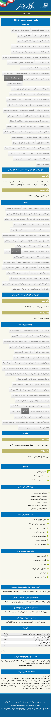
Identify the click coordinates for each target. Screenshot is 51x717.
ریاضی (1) (45, 182)
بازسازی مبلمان (31, 126)
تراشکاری (46, 132)
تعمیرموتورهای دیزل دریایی (20, 30)
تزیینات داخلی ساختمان (41, 41)
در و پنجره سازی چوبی (15, 115)
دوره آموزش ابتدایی (40, 493)
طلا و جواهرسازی (43, 235)
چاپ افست (19, 105)
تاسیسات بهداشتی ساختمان (13, 132)
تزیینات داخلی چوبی (31, 115)
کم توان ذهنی (41, 556)
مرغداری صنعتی (43, 379)
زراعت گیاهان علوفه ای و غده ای (16, 373)
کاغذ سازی (36, 246)
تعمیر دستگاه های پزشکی (13, 78)
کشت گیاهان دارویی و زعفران (26, 379)
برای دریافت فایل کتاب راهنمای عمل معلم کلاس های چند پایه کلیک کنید (26, 591)
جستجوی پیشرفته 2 (39, 480)
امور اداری (31, 417)
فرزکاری (15, 142)
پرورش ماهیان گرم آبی (21, 357)
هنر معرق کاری (44, 240)
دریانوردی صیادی (43, 373)
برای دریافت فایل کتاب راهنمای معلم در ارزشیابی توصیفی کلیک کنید (27, 601)
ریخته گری (15, 46)
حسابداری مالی (15, 411)
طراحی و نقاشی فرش (14, 273)
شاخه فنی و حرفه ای (39, 536)
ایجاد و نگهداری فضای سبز (40, 347)
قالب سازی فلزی (43, 148)
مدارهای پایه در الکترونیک (40, 184)
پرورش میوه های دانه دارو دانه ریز (38, 395)
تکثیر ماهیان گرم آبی (42, 352)
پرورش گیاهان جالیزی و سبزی (39, 384)
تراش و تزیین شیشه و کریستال (22, 284)
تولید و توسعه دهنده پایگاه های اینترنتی (20, 62)
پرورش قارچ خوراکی (18, 395)
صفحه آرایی (45, 224)
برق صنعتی (45, 79)
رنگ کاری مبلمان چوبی (27, 110)
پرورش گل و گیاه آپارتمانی (18, 390)
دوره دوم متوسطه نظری (38, 528)
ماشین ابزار (28, 159)
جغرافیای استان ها (40, 532)
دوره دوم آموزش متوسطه (38, 499)
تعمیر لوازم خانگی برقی (41, 88)
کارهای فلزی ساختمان (25, 35)
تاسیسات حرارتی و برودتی (32, 132)
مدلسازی (11, 105)
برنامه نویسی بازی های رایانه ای (39, 73)
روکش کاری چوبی (43, 105)
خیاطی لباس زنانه (33, 224)
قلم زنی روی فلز (31, 235)
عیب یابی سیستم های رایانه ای (13, 57)
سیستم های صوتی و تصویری (39, 94)
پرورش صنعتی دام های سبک (24, 352)
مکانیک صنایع (31, 148)
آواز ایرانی (19, 246)
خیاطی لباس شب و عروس (40, 262)
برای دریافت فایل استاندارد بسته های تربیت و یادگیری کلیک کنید (25, 612)
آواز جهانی (27, 246)
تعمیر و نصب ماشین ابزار (17, 153)
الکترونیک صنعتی (26, 68)
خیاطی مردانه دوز (9, 262)
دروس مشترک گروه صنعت (40, 30)
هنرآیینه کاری (35, 257)
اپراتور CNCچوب (43, 126)
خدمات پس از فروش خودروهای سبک (37, 121)
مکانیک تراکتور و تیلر (31, 368)
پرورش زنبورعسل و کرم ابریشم (39, 363)
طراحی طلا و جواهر (23, 262)
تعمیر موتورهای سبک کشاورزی (39, 341)
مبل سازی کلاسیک (43, 110)
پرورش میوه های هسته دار (24, 400)
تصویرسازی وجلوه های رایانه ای (17, 213)
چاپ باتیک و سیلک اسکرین (28, 240)
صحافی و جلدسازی (9, 235)
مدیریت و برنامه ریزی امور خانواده (30, 427)
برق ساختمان (44, 57)
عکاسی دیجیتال (44, 267)
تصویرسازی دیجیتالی (31, 57)
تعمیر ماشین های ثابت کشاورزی (22, 336)
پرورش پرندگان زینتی (42, 336)
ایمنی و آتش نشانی (42, 422)
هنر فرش (25, 273)
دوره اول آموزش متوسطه (39, 496)
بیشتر (3, 650)
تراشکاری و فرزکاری (31, 137)
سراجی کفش (44, 273)
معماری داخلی (27, 208)
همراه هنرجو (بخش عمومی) (39, 307)
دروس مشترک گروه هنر (41, 208)
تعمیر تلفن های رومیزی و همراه (22, 88)
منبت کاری (20, 235)
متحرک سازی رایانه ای (42, 639)
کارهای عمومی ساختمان (41, 35)
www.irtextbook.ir (25, 665)
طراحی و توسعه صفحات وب (19, 94)
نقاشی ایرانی (16, 251)
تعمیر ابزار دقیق (8, 73)
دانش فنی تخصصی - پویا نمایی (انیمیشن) (35, 634)
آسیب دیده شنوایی (39, 560)
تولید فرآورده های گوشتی (19, 406)
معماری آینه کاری (25, 46)
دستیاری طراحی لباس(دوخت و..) (38, 219)
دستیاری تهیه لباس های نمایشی (15, 219)
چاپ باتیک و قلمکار (11, 240)
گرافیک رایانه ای (44, 213)
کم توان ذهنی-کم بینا (39, 568)
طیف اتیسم (42, 572)
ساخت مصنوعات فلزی (14, 99)
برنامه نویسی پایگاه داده (19, 51)
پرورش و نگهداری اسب (19, 363)
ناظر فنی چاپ (18, 159)
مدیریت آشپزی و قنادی (21, 257)
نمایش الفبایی (41, 471)
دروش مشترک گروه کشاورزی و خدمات (36, 330)
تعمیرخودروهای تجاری (11, 110)
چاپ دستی (45, 246)
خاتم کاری (45, 289)
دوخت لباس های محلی (29, 267)
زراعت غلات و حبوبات (42, 400)
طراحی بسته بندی (20, 224)
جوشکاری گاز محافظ (16, 121)
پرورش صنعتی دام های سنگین (20, 347)
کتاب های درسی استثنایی (39, 508)
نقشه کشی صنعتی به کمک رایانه (15, 148)
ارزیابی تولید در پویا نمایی (41, 637)
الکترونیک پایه (20, 184)
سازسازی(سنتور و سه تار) (41, 230)
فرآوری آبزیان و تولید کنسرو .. (39, 411)
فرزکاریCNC (27, 99)
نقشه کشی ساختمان (24, 41)
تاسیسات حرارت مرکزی (41, 159)
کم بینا (44, 564)
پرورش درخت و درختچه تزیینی (38, 390)
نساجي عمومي (34, 51)
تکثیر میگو (32, 373)
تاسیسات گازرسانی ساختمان (16, 126)
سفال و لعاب (38, 278)
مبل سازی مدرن (30, 105)
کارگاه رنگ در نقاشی (43, 645)
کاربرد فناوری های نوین (41, 196)
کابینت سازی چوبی (43, 142)
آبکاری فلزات (45, 51)
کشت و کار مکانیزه (16, 330)
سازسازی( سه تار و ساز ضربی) (21, 230)
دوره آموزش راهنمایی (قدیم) (37, 505)
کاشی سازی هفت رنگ (17, 278)
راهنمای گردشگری (20, 417)
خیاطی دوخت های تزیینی (10, 267)
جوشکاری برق (44, 115)
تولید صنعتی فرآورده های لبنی (39, 406)
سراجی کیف (34, 273)
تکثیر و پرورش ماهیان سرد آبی (13, 368)
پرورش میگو (6, 363)
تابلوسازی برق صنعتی (14, 83)
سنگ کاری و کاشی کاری (41, 46)
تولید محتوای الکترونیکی (31, 79)
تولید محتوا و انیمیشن (13, 208)
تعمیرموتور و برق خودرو (27, 142)
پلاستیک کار (31, 153)
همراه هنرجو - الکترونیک (17, 182)
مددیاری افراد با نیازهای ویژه (25, 422)
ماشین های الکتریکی (42, 62)
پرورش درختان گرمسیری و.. (40, 357)
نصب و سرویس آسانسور (41, 99)
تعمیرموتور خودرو (17, 137)
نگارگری (7, 251)
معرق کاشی (16, 289)
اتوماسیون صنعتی (21, 73)
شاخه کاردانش (41, 540)
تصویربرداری (33, 213)
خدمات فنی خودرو (43, 153)
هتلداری (24, 411)
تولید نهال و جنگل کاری (20, 384)
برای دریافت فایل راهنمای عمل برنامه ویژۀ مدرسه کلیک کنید (25, 622)
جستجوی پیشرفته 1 (39, 475)
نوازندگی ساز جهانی (42, 251)
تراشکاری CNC (44, 137)
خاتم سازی (6, 284)
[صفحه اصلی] (43, 5)
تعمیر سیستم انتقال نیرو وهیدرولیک (15, 341)
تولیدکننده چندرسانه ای (41, 68)
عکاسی (46, 278)
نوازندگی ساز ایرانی (28, 251)
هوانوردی (46, 427)
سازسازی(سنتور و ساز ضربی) (31, 289)
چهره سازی (45, 257)
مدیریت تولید (44, 318)
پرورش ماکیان (44, 368)
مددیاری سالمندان (8, 422)
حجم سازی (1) (45, 642)
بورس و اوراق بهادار (42, 417)
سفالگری (29, 278)
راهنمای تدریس (42, 502)
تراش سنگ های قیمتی (41, 284)
